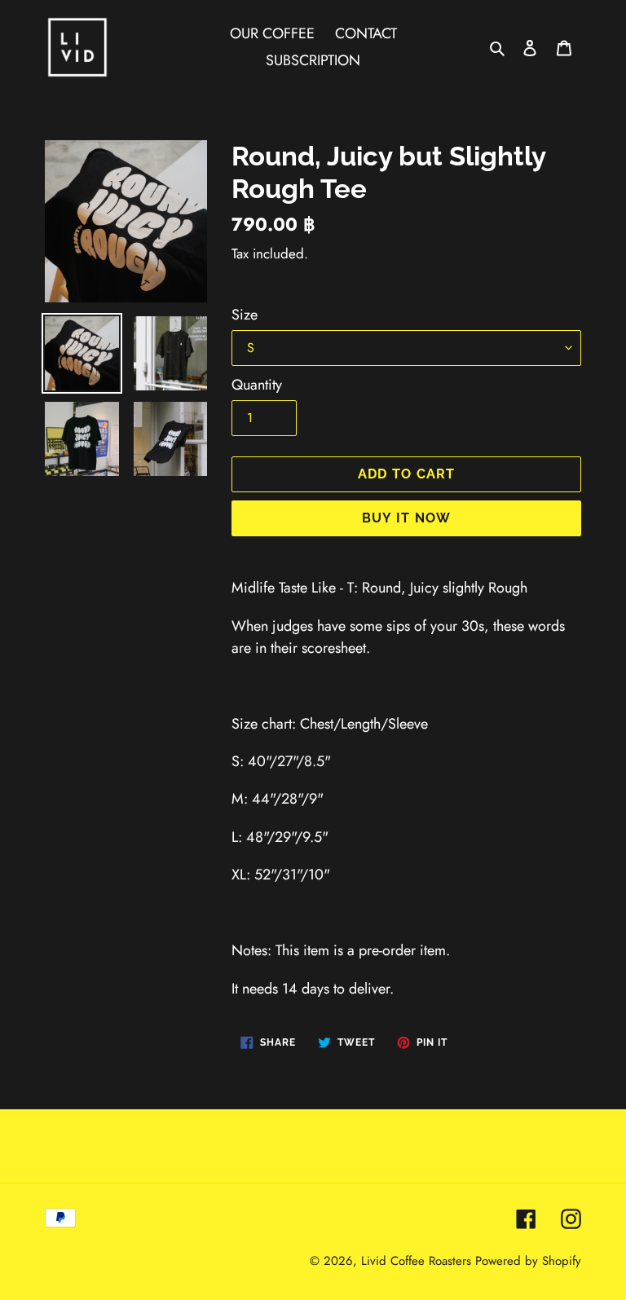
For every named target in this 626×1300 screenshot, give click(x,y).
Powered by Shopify (528, 1261)
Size (244, 314)
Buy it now (407, 518)
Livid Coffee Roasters (416, 1261)
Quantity (256, 384)
